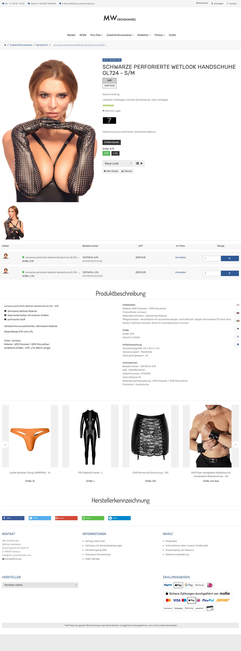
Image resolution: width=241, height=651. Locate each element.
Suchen (233, 4)
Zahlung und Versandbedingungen (103, 545)
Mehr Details (112, 171)
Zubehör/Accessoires (119, 35)
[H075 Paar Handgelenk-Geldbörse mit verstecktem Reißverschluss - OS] (211, 436)
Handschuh (42, 45)
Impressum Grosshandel (98, 554)
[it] (238, 321)
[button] (13, 518)
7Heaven (127, 171)
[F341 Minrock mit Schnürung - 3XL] (151, 436)
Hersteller (11, 577)
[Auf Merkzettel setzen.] (139, 163)
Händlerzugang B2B (95, 550)
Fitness (159, 35)
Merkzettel (203, 3)
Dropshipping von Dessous (180, 550)
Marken (71, 35)
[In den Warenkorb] (230, 258)
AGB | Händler (92, 559)
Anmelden (219, 4)
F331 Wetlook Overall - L (90, 472)
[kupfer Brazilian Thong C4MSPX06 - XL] (30, 436)
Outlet (172, 35)
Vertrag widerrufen (95, 541)
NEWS (83, 35)
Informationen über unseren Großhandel (187, 545)
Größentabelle (111, 142)
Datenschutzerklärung (177, 554)
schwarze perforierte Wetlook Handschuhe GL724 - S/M (54, 257)
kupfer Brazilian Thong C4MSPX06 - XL (30, 472)
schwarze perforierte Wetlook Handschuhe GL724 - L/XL (54, 272)
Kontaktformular (13, 559)
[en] (238, 313)
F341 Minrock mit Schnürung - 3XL (150, 472)
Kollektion (143, 35)
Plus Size (95, 35)
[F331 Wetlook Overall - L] (90, 436)
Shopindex (171, 541)
